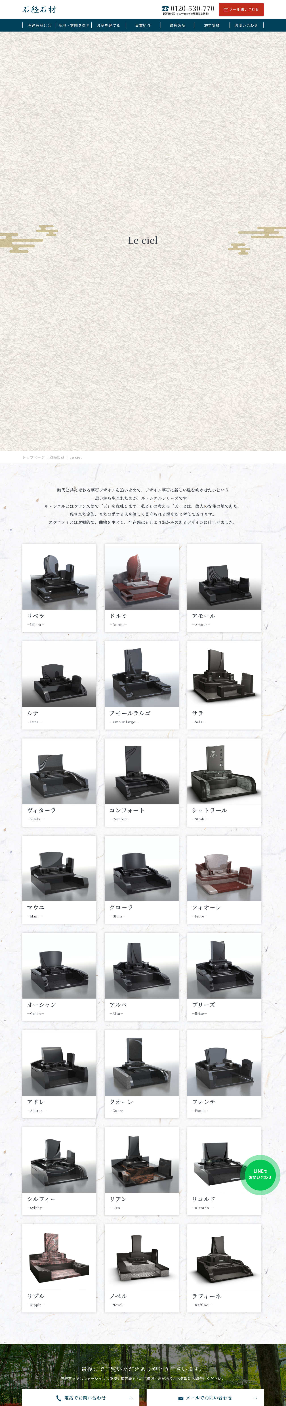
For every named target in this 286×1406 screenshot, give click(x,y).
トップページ (33, 457)
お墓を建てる (108, 25)
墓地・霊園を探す (74, 25)
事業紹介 (143, 25)
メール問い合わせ (244, 9)
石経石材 (39, 9)
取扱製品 (177, 25)
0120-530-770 (188, 9)
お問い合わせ (246, 25)
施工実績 (212, 25)
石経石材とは (40, 25)
